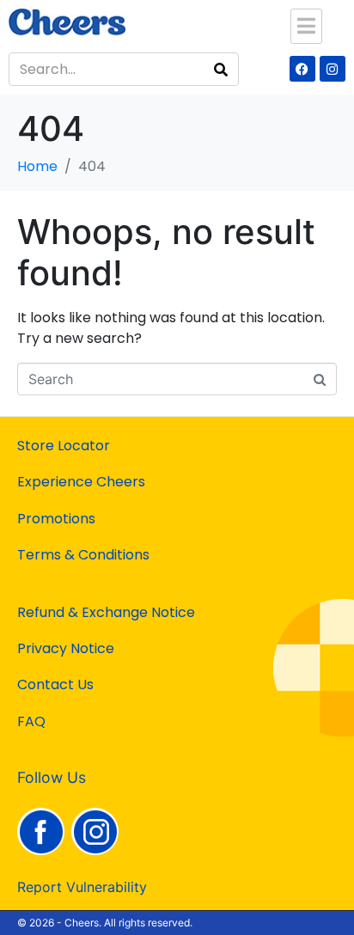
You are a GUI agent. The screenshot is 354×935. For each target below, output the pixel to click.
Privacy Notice (65, 648)
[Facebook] (302, 69)
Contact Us (55, 684)
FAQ (31, 721)
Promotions (56, 519)
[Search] (221, 69)
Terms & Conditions (83, 555)
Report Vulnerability (82, 886)
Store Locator (63, 445)
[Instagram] (332, 69)
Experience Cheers (81, 482)
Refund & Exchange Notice (106, 612)
